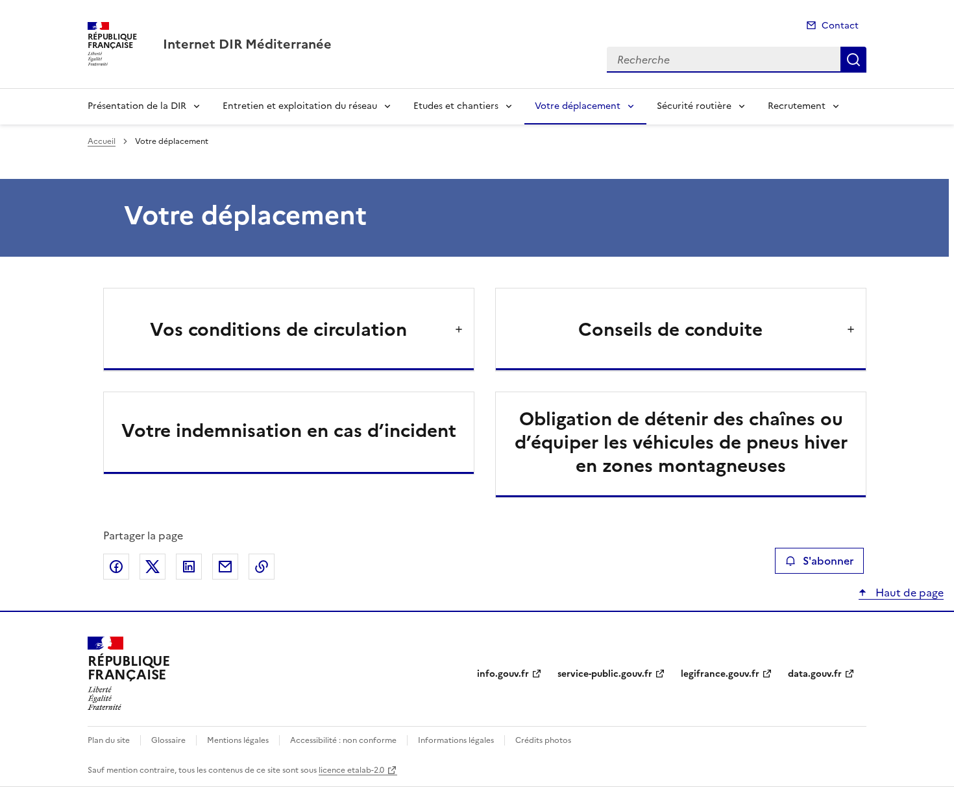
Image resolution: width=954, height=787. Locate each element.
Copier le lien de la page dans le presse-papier (262, 567)
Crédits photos (543, 740)
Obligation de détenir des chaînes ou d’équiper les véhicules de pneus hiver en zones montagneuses (681, 442)
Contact (840, 25)
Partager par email (225, 567)
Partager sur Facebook (116, 567)
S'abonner (828, 561)
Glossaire (168, 740)
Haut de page (908, 592)
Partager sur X (152, 567)
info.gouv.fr (503, 674)
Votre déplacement (577, 106)
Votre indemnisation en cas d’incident (288, 430)
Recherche (853, 60)
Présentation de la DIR (137, 106)
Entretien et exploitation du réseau (300, 106)
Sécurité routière (694, 106)
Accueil (102, 141)
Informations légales (456, 740)
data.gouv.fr (815, 674)
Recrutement (797, 106)
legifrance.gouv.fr (720, 674)
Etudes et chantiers (455, 106)
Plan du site (109, 740)
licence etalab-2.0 (351, 770)
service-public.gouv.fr (604, 674)
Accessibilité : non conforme (343, 740)
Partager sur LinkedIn (189, 567)
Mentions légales (238, 740)
